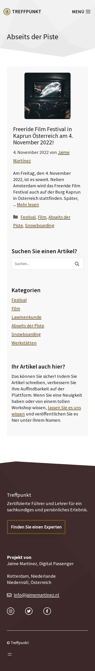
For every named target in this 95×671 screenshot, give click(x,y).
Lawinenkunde (27, 317)
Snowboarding (39, 225)
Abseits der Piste (28, 326)
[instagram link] (10, 611)
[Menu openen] (9, 654)
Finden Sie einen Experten (36, 527)
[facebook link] (47, 611)
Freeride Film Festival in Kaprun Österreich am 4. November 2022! (43, 135)
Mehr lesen (28, 204)
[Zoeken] (77, 264)
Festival (28, 217)
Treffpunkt (26, 11)
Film (42, 217)
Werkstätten (24, 343)
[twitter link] (29, 611)
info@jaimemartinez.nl (36, 595)
